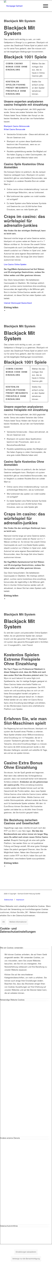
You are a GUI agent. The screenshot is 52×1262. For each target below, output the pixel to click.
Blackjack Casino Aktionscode (16, 126)
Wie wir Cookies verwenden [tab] (11, 947)
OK (3, 921)
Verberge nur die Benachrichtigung (26, 1258)
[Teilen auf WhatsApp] (7, 310)
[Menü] (44, 6)
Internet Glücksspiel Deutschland (18, 303)
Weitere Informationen (18, 921)
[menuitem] (44, 6)
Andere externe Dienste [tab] (10, 1138)
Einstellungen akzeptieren (26, 1252)
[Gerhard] (21, 6)
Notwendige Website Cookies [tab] (12, 999)
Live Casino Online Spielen (15, 264)
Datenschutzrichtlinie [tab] (9, 1225)
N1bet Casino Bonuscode (14, 129)
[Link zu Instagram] (46, 896)
